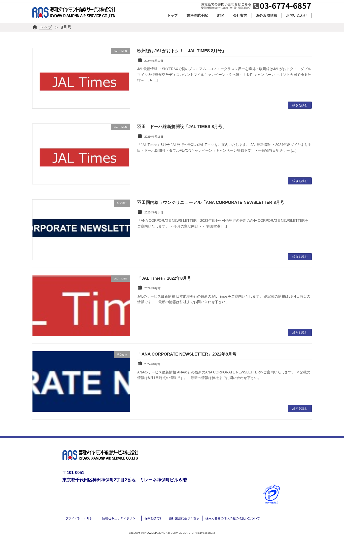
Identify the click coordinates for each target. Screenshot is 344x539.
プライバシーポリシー (80, 518)
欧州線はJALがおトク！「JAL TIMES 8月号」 (181, 50)
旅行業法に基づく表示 (184, 518)
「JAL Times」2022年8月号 (164, 278)
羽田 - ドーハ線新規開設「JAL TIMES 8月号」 (182, 126)
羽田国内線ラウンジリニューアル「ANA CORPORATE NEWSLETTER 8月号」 (213, 202)
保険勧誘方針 (154, 518)
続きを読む (299, 105)
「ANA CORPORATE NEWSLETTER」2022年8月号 (186, 354)
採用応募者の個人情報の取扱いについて (232, 518)
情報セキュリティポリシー (120, 518)
